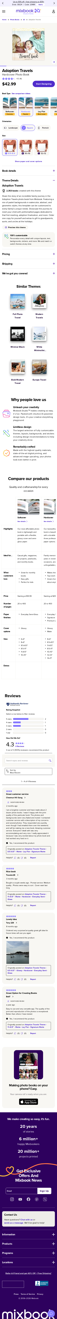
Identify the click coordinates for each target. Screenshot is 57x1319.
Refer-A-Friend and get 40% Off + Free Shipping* (28, 1273)
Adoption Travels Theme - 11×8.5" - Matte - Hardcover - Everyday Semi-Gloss (27, 897)
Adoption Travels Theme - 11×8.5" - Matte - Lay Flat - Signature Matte (27, 1026)
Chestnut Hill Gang (14, 797)
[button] (28, 771)
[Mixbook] (28, 11)
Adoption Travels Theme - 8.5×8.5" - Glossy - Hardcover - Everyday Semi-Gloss (27, 970)
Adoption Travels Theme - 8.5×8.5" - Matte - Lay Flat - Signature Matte (27, 850)
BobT (8, 996)
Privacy (40, 1294)
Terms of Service (28, 1294)
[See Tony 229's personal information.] (16, 923)
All (24, 19)
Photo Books (14, 19)
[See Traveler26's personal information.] (18, 875)
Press (16, 1294)
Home (4, 19)
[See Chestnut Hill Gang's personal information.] (25, 798)
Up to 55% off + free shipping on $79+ (28, 2)
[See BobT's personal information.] (13, 997)
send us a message (13, 1222)
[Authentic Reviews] (17, 704)
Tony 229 (10, 923)
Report (33, 857)
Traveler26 (10, 875)
